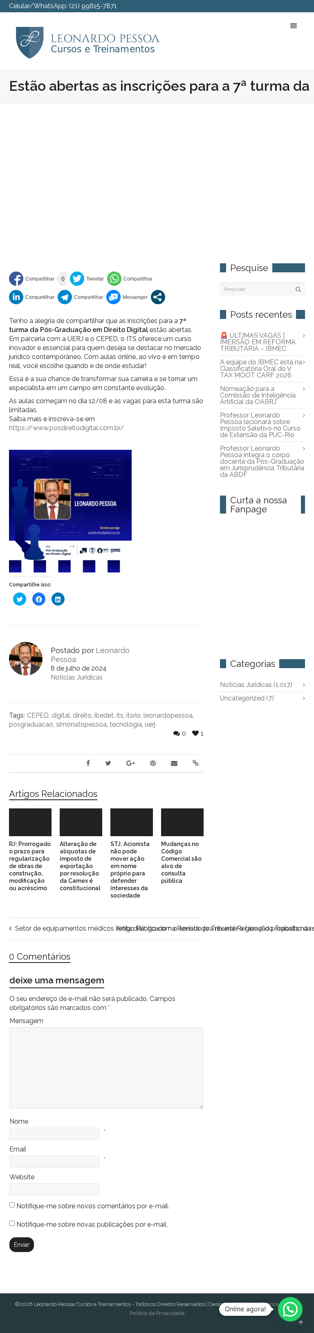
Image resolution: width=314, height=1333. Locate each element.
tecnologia (126, 724)
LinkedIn (280, 6)
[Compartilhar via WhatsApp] (130, 279)
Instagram (304, 6)
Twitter (245, 6)
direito (82, 715)
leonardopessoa (168, 715)
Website (21, 1177)
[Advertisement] (157, 165)
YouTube (292, 6)
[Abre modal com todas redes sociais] (158, 297)
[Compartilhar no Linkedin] (31, 297)
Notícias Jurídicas (77, 677)
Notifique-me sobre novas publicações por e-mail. (92, 1224)
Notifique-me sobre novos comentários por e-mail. (92, 1206)
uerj (150, 724)
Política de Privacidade (157, 1313)
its (120, 715)
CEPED (38, 715)
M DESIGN (244, 1304)
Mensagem (26, 1021)
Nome (18, 1121)
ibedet (104, 715)
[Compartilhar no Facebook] (31, 279)
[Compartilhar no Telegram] (80, 297)
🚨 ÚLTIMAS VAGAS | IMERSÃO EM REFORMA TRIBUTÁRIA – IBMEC (258, 342)
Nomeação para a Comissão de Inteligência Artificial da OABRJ (258, 395)
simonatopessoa (81, 724)
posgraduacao (31, 724)
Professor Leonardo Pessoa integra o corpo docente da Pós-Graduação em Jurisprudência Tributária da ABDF (262, 461)
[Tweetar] (87, 279)
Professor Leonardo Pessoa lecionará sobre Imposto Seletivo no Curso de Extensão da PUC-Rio (260, 425)
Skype (269, 6)
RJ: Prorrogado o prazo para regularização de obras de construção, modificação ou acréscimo (30, 866)
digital (61, 715)
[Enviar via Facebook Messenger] (127, 297)
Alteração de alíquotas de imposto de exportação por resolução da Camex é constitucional (80, 866)
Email (17, 1149)
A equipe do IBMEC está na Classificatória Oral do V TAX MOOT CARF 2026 (261, 368)
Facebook (257, 6)
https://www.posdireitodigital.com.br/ (66, 428)
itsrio (133, 715)
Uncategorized (247, 698)
